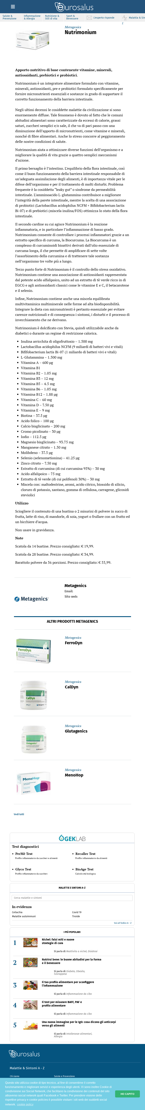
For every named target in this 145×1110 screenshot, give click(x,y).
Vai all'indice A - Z (122, 923)
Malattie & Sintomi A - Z (27, 1068)
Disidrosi (92, 951)
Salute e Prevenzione (64, 1076)
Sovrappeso (60, 973)
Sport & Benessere (72, 17)
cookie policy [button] (25, 1104)
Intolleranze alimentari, (79, 1033)
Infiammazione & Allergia (32, 17)
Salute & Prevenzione (9, 17)
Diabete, (71, 971)
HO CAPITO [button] (127, 1094)
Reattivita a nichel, (77, 951)
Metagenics (73, 27)
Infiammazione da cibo (79, 993)
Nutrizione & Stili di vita (52, 17)
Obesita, (80, 971)
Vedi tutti (19, 814)
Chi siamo (14, 1076)
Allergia (58, 1036)
